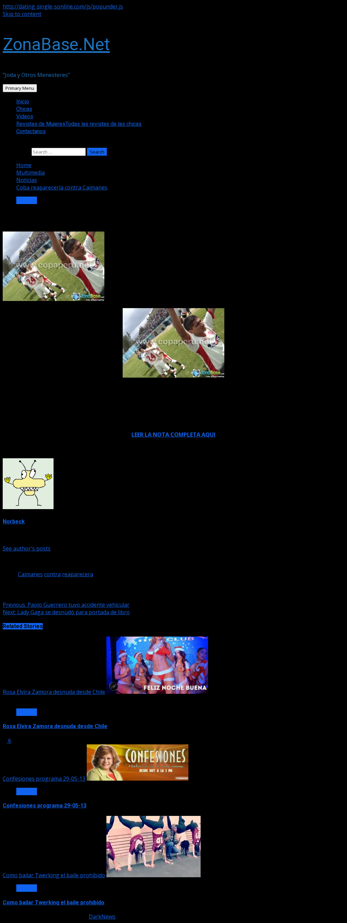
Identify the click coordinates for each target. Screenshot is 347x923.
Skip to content (22, 14)
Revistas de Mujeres (79, 124)
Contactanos (31, 131)
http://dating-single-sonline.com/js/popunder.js (63, 6)
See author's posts (26, 548)
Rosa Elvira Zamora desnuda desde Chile (54, 692)
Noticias (26, 200)
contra (52, 574)
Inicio (22, 101)
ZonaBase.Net (56, 44)
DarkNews (102, 916)
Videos (24, 116)
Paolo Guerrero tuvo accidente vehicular (66, 604)
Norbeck (14, 521)
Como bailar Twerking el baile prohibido (54, 875)
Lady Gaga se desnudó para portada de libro (66, 612)
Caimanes (30, 574)
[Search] (5, 144)
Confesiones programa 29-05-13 (44, 778)
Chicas (24, 109)
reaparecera (77, 574)
